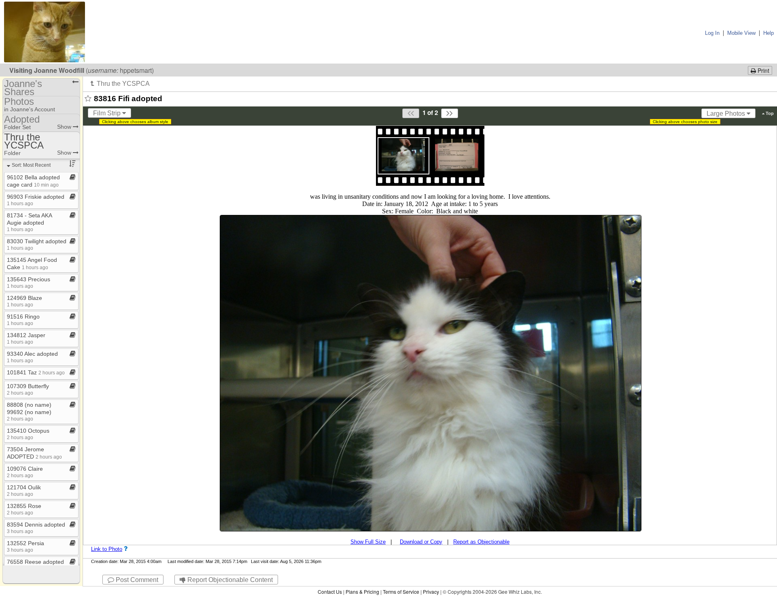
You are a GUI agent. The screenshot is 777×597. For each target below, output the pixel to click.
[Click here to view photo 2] (456, 155)
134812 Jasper (26, 338)
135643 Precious (28, 282)
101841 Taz (36, 372)
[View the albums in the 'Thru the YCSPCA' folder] (120, 83)
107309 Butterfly (28, 389)
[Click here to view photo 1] (403, 155)
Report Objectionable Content (229, 579)
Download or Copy (421, 542)
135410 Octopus (28, 433)
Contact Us (330, 591)
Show (65, 126)
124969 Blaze (24, 301)
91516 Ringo (23, 319)
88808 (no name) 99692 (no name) (29, 411)
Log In (712, 33)
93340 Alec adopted (32, 357)
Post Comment (136, 579)
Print (762, 70)
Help (768, 33)
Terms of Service (401, 591)
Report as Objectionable (481, 542)
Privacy (431, 591)
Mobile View (741, 33)
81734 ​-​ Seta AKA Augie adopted (29, 222)
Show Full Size (368, 542)
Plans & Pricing (362, 591)
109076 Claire (25, 471)
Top (769, 113)
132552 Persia (25, 546)
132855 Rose (24, 509)
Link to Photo (106, 549)
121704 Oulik (24, 490)
